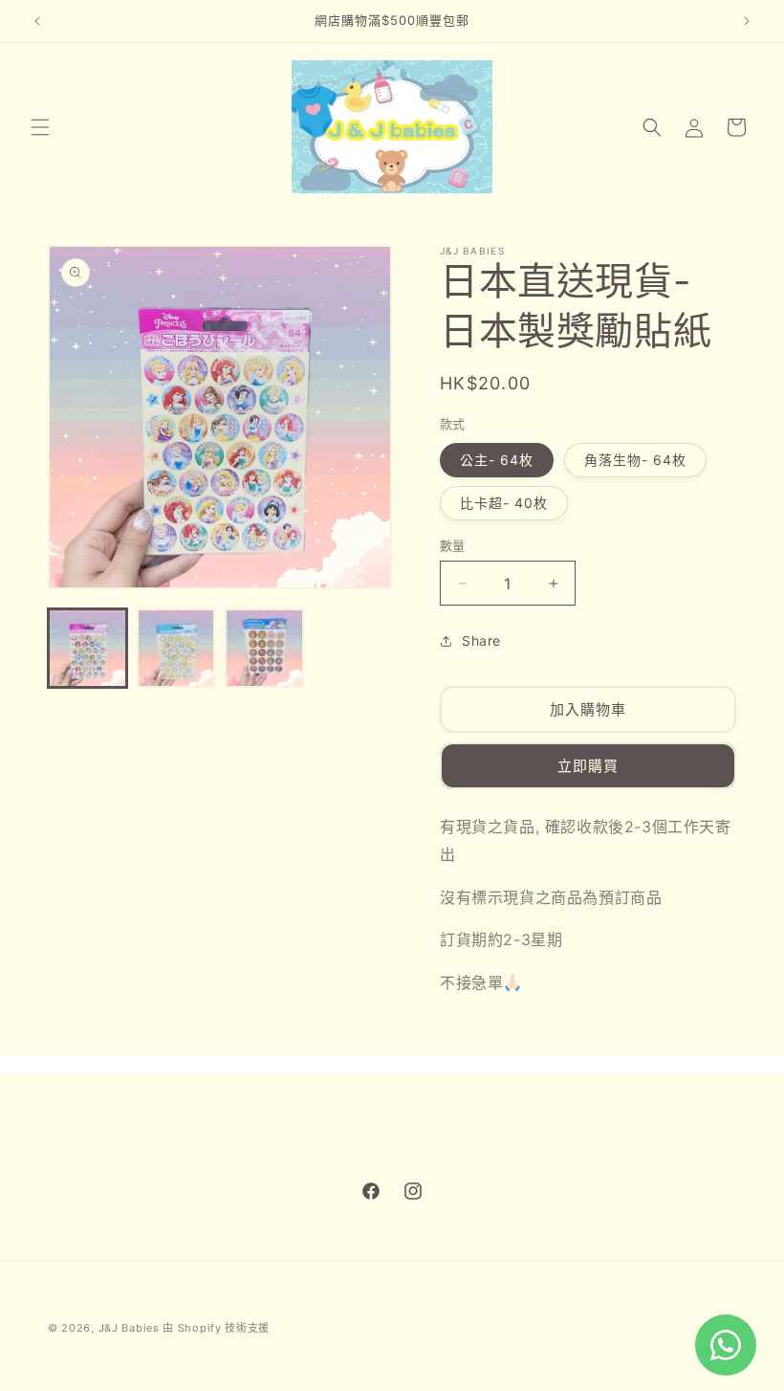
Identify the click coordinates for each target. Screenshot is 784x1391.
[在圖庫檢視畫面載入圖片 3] (264, 648)
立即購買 (588, 766)
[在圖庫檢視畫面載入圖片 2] (176, 648)
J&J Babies (129, 1328)
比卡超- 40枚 (504, 503)
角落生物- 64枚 (635, 460)
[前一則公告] (37, 21)
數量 (453, 545)
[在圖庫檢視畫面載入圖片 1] (87, 648)
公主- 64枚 (497, 460)
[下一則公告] (747, 21)
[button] (40, 127)
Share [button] (481, 640)
